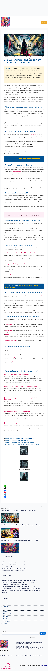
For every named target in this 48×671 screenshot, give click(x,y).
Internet (5, 611)
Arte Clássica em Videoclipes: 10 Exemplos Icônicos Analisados (21, 525)
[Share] (24, 497)
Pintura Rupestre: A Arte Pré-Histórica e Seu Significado (14, 564)
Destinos (5, 606)
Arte (21, 580)
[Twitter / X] (2, 650)
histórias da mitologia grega (11, 586)
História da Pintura (20, 584)
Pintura (38, 588)
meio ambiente (8, 588)
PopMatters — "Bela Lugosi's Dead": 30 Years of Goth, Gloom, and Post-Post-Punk (22, 444)
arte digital (27, 580)
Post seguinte (41, 505)
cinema (34, 580)
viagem (4, 592)
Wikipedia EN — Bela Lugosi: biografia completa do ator (16, 440)
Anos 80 (16, 580)
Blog (27, 655)
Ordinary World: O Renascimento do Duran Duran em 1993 (19, 540)
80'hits (4, 580)
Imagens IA (6, 609)
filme (32, 582)
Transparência (14, 657)
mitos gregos (31, 588)
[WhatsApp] (24, 486)
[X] (24, 488)
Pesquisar (4, 631)
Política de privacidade (37, 655)
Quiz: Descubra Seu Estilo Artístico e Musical (16, 655)
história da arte (7, 584)
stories (5, 626)
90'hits (10, 580)
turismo (37, 590)
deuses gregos (17, 582)
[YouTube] (5, 650)
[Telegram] (24, 493)
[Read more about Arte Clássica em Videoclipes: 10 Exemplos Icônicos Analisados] (10, 532)
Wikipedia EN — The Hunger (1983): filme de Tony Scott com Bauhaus (19, 442)
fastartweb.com (4, 26)
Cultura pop (7, 582)
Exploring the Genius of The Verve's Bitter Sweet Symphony (15, 561)
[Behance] (7, 650)
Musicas (5, 618)
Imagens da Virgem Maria (7, 566)
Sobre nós (2, 657)
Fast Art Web (3, 655)
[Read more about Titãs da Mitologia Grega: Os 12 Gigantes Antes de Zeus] (10, 517)
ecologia (26, 582)
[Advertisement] (24, 8)
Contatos (30, 655)
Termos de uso (8, 657)
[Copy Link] (24, 495)
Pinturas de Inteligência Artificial (12, 590)
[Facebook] (24, 490)
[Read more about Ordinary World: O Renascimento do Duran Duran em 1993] (10, 547)
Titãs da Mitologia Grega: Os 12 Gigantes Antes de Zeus (18, 510)
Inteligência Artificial (28, 586)
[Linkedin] (4, 650)
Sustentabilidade (29, 590)
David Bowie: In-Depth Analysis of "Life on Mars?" (13, 570)
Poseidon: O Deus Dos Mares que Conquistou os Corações (15, 568)
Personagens (7, 621)
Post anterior (6, 505)
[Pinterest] (24, 492)
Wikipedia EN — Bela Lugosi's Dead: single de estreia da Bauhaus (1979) (20, 438)
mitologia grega (20, 588)
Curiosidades (7, 604)
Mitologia (5, 616)
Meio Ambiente (7, 613)
